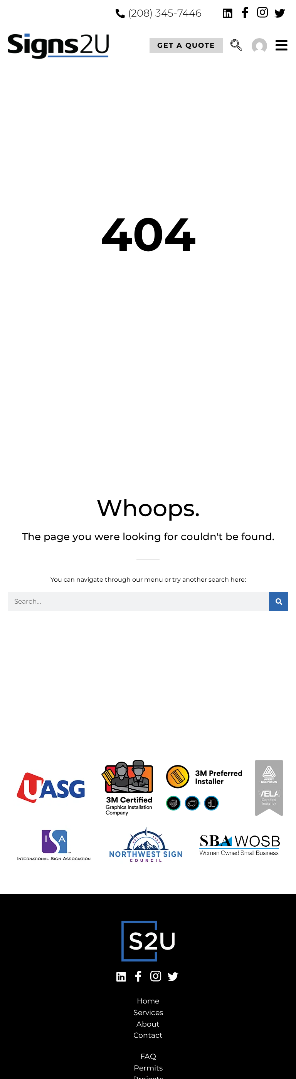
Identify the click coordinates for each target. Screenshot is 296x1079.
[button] (236, 47)
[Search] (278, 601)
